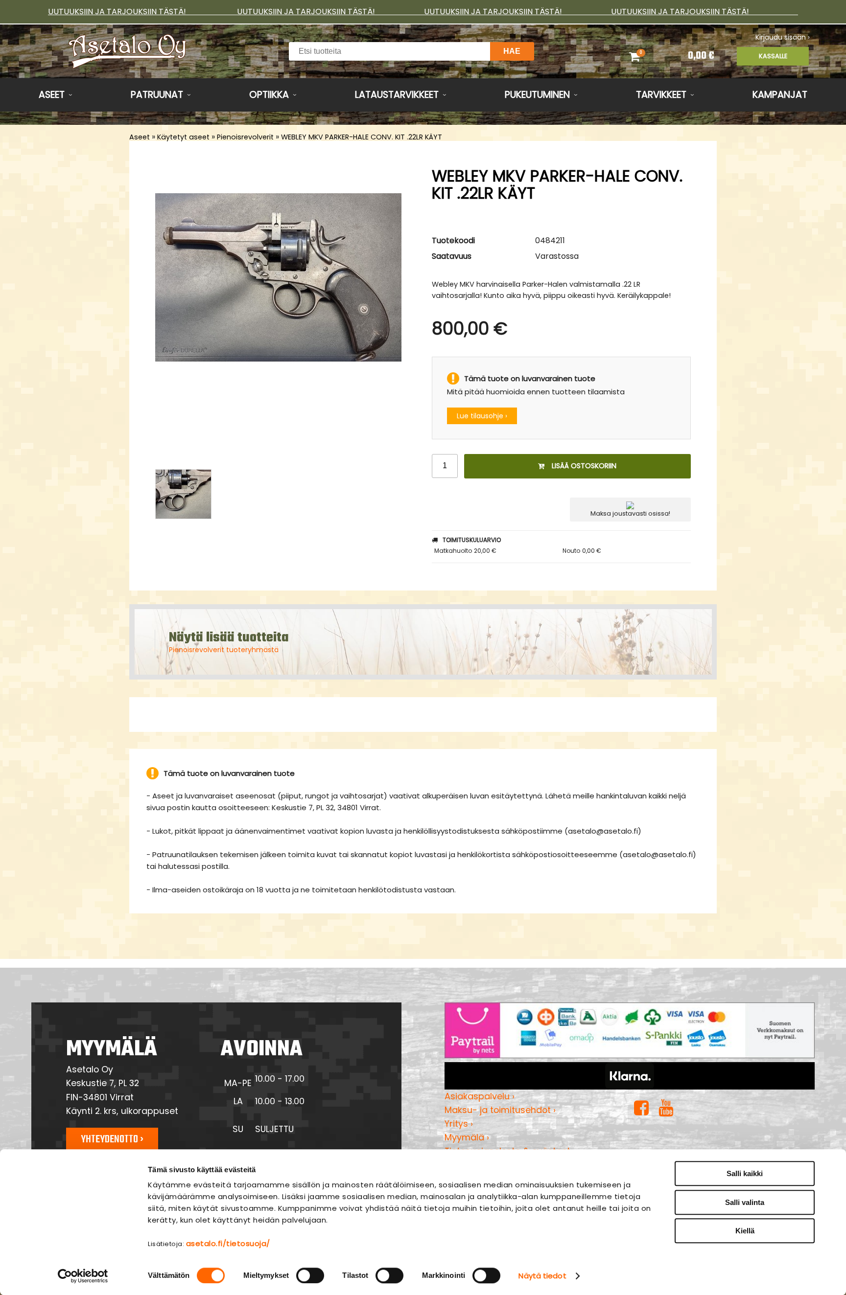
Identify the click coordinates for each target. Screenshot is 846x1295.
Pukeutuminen (537, 94)
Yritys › (459, 1123)
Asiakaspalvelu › (480, 1096)
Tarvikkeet (661, 94)
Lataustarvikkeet (397, 94)
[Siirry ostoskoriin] (647, 56)
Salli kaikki (745, 1173)
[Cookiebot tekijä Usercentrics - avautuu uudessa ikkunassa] (83, 1276)
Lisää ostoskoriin (584, 466)
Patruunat (157, 94)
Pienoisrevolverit (245, 137)
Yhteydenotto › (112, 1139)
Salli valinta (744, 1202)
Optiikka (269, 94)
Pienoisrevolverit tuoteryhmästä (224, 650)
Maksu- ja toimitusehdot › (500, 1110)
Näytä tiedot (542, 1276)
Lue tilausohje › (482, 416)
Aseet (52, 94)
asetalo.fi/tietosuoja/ (228, 1243)
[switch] (310, 1275)
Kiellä (744, 1231)
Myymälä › (467, 1137)
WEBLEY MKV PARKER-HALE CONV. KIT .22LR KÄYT (361, 137)
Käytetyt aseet (183, 137)
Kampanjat (779, 94)
